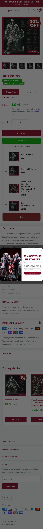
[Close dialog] (41, 250)
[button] (32, 275)
